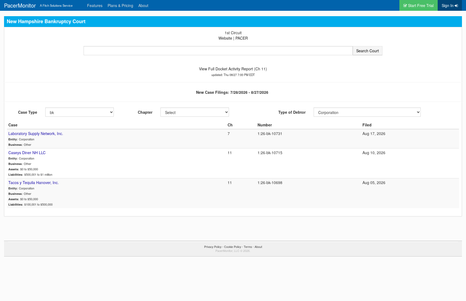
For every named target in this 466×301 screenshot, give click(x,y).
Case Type (27, 112)
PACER (241, 38)
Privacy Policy (212, 247)
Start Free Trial (420, 5)
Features (94, 5)
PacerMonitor (20, 5)
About (143, 5)
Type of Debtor (292, 112)
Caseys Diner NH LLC (27, 152)
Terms (248, 247)
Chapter (145, 112)
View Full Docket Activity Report (226, 68)
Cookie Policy (232, 247)
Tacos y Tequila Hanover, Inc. (33, 182)
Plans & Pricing (120, 5)
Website (225, 38)
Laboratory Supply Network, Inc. (35, 133)
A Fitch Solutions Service (56, 5)
